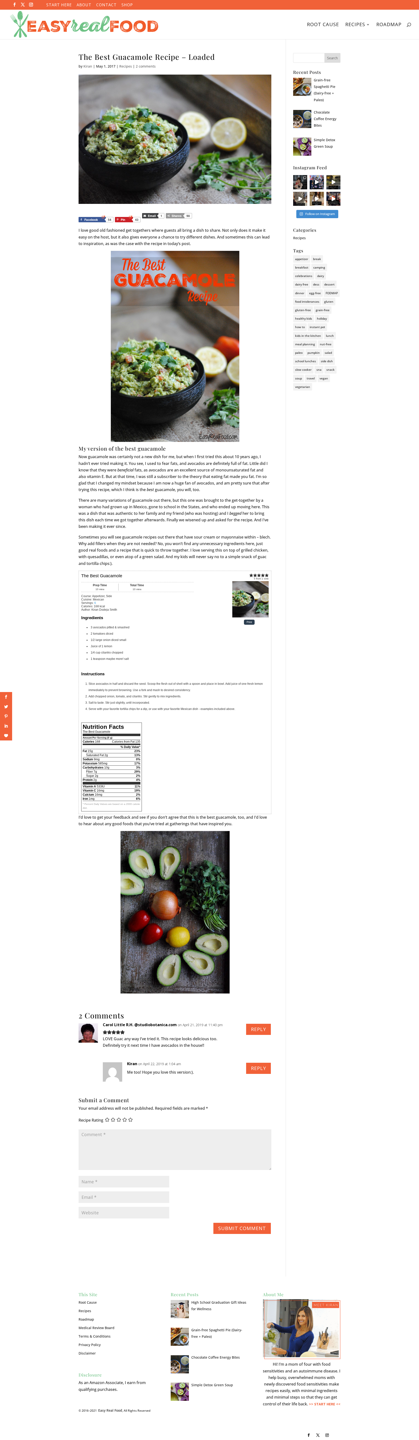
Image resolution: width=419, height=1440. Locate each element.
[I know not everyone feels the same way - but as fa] (333, 199)
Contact (106, 5)
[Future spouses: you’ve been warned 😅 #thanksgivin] (317, 182)
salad (328, 353)
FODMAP (332, 293)
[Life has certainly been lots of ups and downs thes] (300, 182)
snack (330, 370)
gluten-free (303, 310)
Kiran (87, 66)
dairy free (301, 284)
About (84, 5)
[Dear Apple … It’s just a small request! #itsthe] (317, 199)
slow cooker (303, 370)
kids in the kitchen (308, 336)
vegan (324, 378)
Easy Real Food (110, 1410)
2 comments (146, 66)
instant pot (317, 327)
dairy (320, 276)
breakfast (301, 267)
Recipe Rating (91, 1120)
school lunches (305, 361)
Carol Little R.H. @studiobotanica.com (140, 1024)
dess (316, 284)
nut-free (325, 344)
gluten (328, 302)
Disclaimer (87, 1353)
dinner (299, 293)
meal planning (305, 344)
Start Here (59, 5)
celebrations (303, 276)
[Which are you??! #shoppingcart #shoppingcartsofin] (333, 182)
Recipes (355, 25)
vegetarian (302, 387)
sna (319, 370)
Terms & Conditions (95, 1336)
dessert (329, 284)
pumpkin (313, 353)
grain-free (323, 310)
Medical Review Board (96, 1327)
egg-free (315, 293)
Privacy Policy (90, 1344)
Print (249, 622)
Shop (127, 5)
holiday (322, 318)
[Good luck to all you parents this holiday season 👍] (300, 199)
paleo (299, 353)
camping (319, 267)
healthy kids (303, 318)
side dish (327, 361)
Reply (258, 1029)
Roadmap (389, 25)
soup (298, 378)
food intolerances (307, 302)
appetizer (301, 259)
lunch (330, 336)
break (317, 259)
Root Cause (323, 25)
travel (311, 378)
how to (300, 327)
